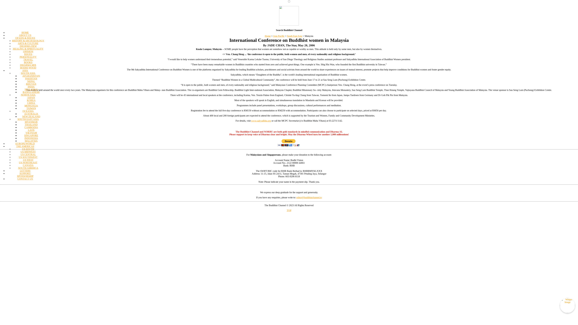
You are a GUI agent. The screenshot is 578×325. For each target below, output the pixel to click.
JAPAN (31, 97)
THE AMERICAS (25, 146)
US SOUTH (28, 149)
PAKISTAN (31, 78)
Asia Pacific (278, 36)
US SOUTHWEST (28, 157)
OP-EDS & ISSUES (25, 38)
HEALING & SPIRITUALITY (28, 49)
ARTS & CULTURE (28, 43)
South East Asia (294, 36)
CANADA (28, 165)
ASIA (25, 70)
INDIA (31, 86)
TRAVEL (28, 59)
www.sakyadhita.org (261, 120)
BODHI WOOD (28, 68)
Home (268, 36)
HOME (25, 32)
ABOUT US (25, 35)
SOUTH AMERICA (28, 168)
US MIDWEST (28, 151)
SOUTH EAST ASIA (28, 119)
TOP (289, 210)
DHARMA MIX (28, 65)
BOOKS (28, 62)
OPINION (28, 51)
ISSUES (28, 54)
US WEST (28, 160)
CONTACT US (25, 179)
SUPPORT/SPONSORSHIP (25, 174)
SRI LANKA (31, 89)
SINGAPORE (31, 135)
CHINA (31, 103)
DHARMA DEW (28, 46)
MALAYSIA (31, 141)
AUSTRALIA (31, 114)
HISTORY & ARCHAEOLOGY (28, 40)
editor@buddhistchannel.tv (309, 197)
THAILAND (31, 124)
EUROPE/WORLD (25, 143)
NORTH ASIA (28, 95)
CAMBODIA (31, 127)
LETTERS (25, 170)
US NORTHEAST (28, 162)
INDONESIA (31, 138)
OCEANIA (28, 111)
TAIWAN (31, 108)
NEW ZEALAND (31, 116)
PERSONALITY (28, 57)
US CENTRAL (28, 154)
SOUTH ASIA (28, 73)
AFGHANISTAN (31, 76)
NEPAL (31, 81)
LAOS (31, 130)
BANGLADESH (31, 92)
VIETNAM (31, 133)
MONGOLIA (31, 105)
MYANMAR (31, 122)
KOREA (31, 100)
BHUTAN (31, 84)
